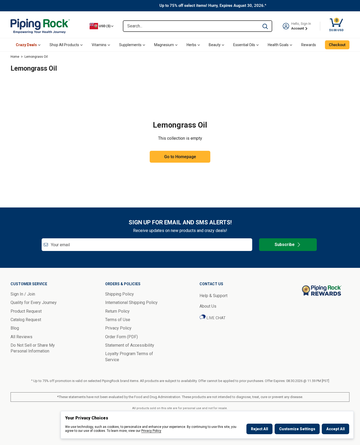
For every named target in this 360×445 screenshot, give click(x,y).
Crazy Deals (26, 45)
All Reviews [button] (21, 336)
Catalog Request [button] (26, 319)
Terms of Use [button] (117, 319)
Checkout (337, 44)
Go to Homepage (180, 156)
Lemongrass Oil (36, 57)
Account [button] (298, 28)
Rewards (308, 45)
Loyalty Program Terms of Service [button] (129, 356)
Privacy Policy (151, 431)
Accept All (335, 429)
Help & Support (213, 295)
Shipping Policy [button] (119, 294)
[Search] (265, 26)
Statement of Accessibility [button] (129, 345)
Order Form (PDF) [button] (121, 336)
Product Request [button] (26, 311)
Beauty (215, 45)
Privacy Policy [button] (118, 328)
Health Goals (278, 45)
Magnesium (164, 45)
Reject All (259, 429)
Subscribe (285, 244)
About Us (208, 306)
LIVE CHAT (216, 318)
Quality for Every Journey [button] (34, 302)
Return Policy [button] (117, 311)
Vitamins (99, 45)
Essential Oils (244, 45)
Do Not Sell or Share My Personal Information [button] (33, 348)
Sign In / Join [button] (23, 294)
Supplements (130, 45)
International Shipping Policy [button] (131, 302)
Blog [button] (15, 328)
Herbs (191, 45)
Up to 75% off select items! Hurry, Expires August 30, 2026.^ (212, 5)
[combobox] (191, 26)
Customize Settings (297, 429)
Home (15, 57)
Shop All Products (64, 45)
